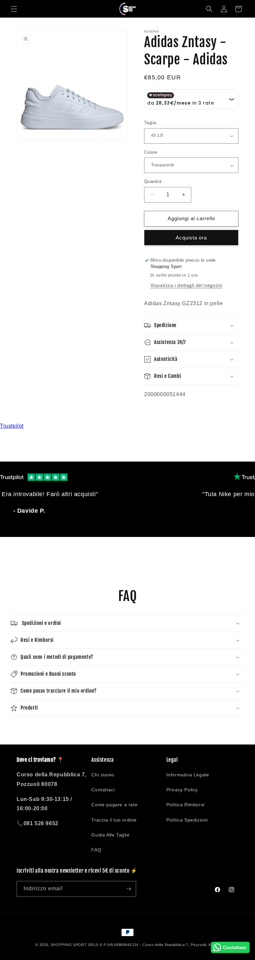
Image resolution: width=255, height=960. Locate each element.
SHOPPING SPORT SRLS (74, 945)
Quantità (152, 181)
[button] (14, 9)
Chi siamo (102, 774)
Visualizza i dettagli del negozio (186, 285)
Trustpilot (12, 426)
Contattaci (103, 789)
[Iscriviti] (128, 889)
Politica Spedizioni (187, 820)
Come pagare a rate (114, 804)
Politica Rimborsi (185, 804)
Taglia (150, 122)
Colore (150, 152)
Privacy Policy (182, 789)
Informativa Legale (187, 774)
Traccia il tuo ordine (114, 820)
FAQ (96, 849)
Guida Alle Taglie (110, 834)
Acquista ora (191, 237)
